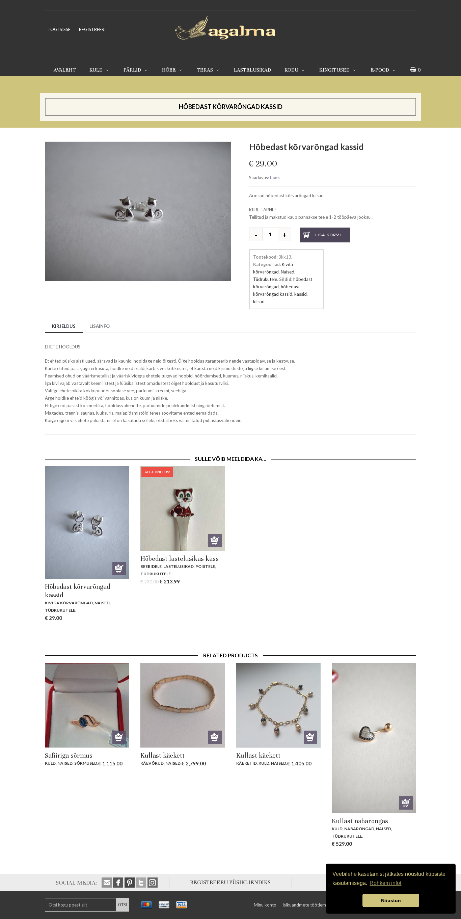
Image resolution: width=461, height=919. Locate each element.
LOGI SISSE (60, 29)
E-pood (380, 70)
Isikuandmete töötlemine (307, 905)
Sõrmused (85, 763)
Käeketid (246, 763)
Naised (287, 271)
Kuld (96, 70)
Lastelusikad (252, 70)
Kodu (291, 70)
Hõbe (169, 70)
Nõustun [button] (391, 900)
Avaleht (65, 70)
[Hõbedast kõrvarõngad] (138, 145)
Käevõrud (152, 763)
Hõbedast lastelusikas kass (179, 558)
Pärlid (132, 70)
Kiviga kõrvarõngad (69, 602)
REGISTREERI (92, 29)
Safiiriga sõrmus (68, 755)
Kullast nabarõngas (360, 821)
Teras (205, 70)
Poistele (205, 566)
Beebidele (151, 566)
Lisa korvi (328, 234)
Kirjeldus (64, 326)
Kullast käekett (162, 755)
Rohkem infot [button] (385, 883)
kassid (300, 294)
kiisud (259, 301)
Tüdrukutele (265, 279)
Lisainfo (99, 326)
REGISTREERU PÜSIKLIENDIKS (230, 882)
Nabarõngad (359, 828)
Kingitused (334, 70)
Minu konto (265, 905)
